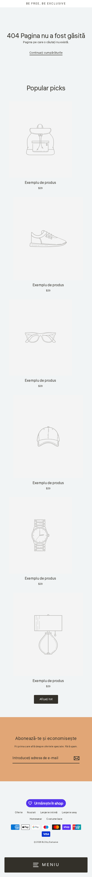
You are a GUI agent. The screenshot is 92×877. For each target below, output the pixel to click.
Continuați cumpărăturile (46, 53)
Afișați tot (46, 699)
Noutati (31, 812)
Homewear (36, 819)
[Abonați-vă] (75, 758)
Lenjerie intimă (49, 812)
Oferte (19, 812)
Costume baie (54, 819)
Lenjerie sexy (69, 812)
